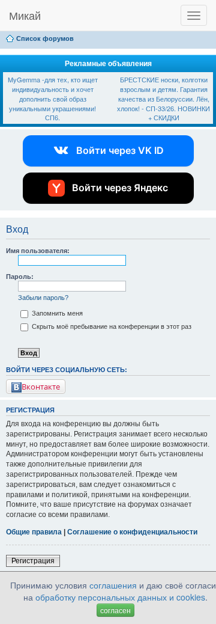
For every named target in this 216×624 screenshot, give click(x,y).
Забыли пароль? (43, 297)
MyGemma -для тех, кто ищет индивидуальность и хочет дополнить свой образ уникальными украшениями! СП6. (53, 98)
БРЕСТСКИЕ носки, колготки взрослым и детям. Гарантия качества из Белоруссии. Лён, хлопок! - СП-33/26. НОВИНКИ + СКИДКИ (163, 98)
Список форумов (45, 38)
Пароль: (20, 276)
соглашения (113, 585)
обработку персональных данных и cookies (120, 597)
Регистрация (33, 561)
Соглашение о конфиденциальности (132, 532)
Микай (25, 15)
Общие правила (34, 532)
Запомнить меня (56, 313)
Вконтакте (41, 386)
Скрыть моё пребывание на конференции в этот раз (110, 326)
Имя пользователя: (38, 250)
